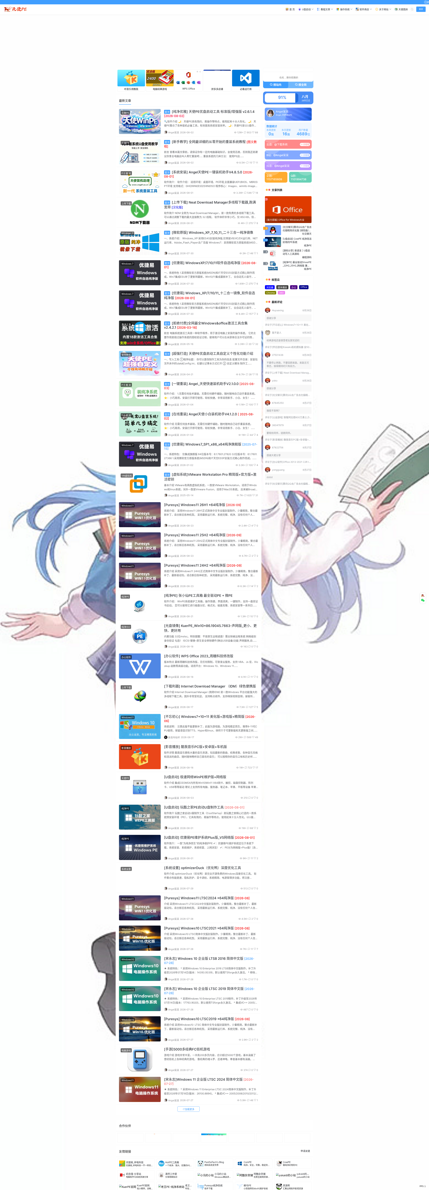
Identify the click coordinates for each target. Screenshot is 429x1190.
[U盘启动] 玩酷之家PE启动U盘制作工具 (204, 808)
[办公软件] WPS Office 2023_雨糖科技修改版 (198, 657)
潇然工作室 (171, 1174)
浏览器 (269, 288)
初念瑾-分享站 (133, 1174)
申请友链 (305, 1151)
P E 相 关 (126, 174)
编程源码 (307, 258)
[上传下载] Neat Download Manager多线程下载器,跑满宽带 (303, 373)
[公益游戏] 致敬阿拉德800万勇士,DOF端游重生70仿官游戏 (303, 418)
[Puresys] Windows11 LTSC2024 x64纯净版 (207, 899)
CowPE (287, 1163)
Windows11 (127, 506)
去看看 (306, 145)
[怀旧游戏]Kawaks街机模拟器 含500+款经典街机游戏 (300, 348)
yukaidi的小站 (304, 1174)
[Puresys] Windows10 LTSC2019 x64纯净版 (207, 1020)
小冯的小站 (220, 1174)
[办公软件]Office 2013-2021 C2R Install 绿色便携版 (299, 463)
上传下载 (126, 204)
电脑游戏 (126, 1051)
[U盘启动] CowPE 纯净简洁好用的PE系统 (297, 241)
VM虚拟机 (126, 476)
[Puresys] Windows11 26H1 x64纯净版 (202, 506)
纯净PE (125, 597)
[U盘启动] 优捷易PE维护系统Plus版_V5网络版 (209, 839)
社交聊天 (307, 234)
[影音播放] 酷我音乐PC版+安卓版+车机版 (195, 748)
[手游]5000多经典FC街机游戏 (187, 1050)
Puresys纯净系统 (213, 1186)
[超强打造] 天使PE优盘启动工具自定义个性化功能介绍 (209, 355)
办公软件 (126, 658)
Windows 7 (127, 234)
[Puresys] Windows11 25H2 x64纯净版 (202, 536)
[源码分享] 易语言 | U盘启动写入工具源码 (296, 253)
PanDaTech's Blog (214, 1163)
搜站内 (277, 86)
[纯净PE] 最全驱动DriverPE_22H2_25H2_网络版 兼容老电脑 (297, 265)
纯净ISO (125, 628)
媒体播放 (282, 288)
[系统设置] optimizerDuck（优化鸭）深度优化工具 (202, 869)
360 (281, 293)
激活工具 (126, 325)
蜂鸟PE (247, 1186)
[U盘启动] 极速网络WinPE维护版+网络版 (195, 778)
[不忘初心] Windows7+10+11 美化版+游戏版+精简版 (300, 325)
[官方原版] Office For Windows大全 (285, 220)
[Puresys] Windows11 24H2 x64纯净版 (203, 566)
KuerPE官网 (143, 1186)
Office (303, 288)
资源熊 (286, 1186)
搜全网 (302, 86)
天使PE (125, 113)
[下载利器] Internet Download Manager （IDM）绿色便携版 (210, 687)
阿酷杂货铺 (259, 1174)
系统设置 (126, 870)
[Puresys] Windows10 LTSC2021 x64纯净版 (207, 929)
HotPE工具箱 (172, 1163)
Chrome (270, 293)
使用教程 (126, 355)
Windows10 (127, 930)
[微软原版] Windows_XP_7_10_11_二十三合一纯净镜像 (209, 234)
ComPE (248, 1163)
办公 (293, 288)
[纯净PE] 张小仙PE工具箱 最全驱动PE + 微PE (198, 597)
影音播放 (126, 749)
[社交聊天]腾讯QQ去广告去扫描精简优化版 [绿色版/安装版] (297, 230)
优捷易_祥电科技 (134, 1163)
